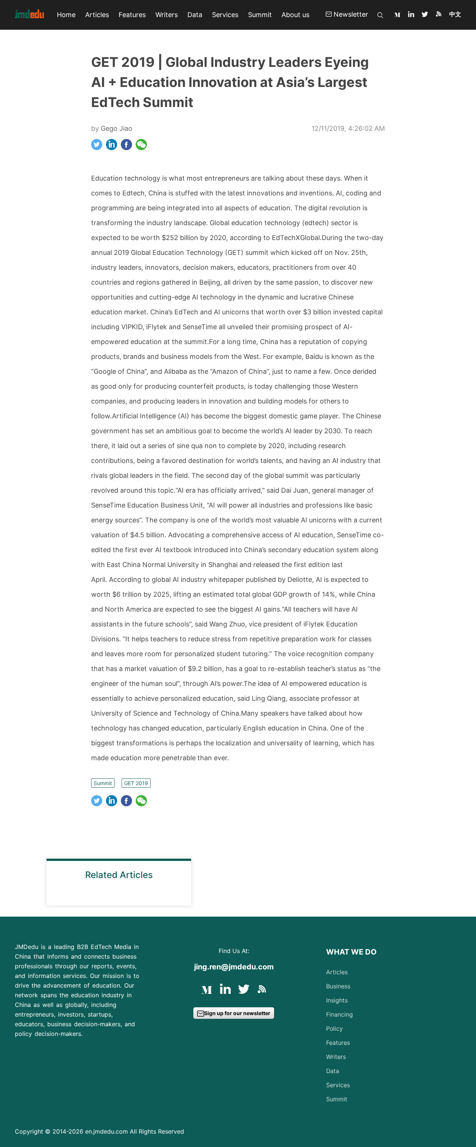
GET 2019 (136, 783)
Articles (97, 15)
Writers (166, 15)
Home (66, 15)
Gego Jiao (116, 128)
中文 (455, 14)
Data (194, 15)
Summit (260, 15)
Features (132, 15)
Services (225, 15)
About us (295, 15)
